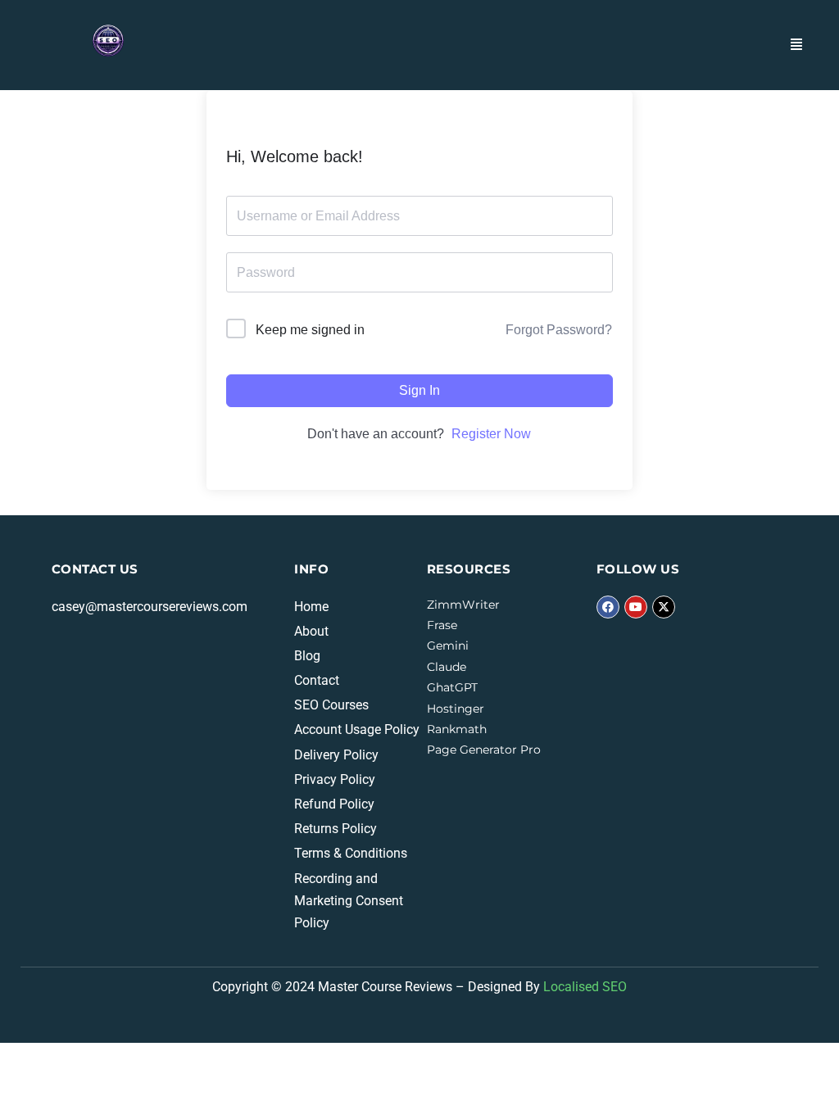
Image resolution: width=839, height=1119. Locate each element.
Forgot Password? (559, 330)
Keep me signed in (310, 330)
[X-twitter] (663, 607)
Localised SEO (585, 986)
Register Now (491, 434)
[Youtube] (635, 607)
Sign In (419, 390)
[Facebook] (607, 607)
